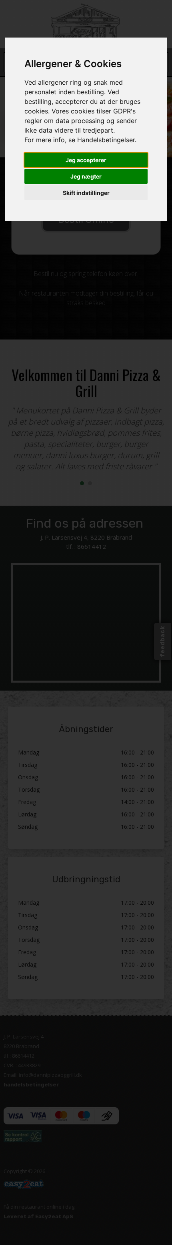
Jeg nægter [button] (86, 176)
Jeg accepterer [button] (86, 160)
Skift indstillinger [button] (86, 192)
